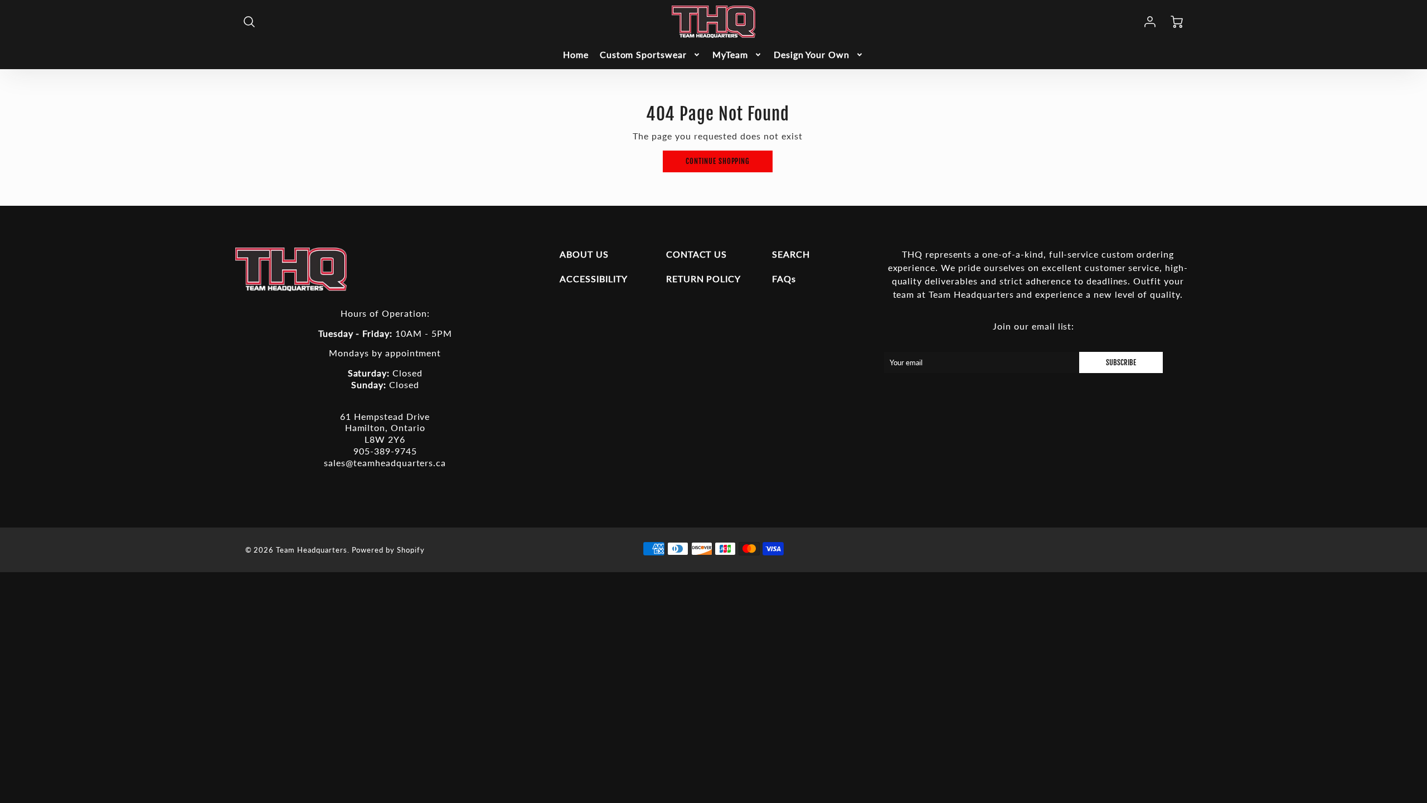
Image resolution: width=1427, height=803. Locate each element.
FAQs (784, 278)
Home (576, 54)
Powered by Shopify (388, 549)
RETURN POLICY (703, 278)
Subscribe (1121, 362)
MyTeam (730, 54)
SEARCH (791, 254)
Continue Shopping (718, 161)
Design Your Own (812, 54)
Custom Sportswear (643, 54)
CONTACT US (696, 254)
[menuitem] (575, 55)
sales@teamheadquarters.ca (385, 462)
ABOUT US (584, 254)
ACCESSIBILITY (593, 278)
